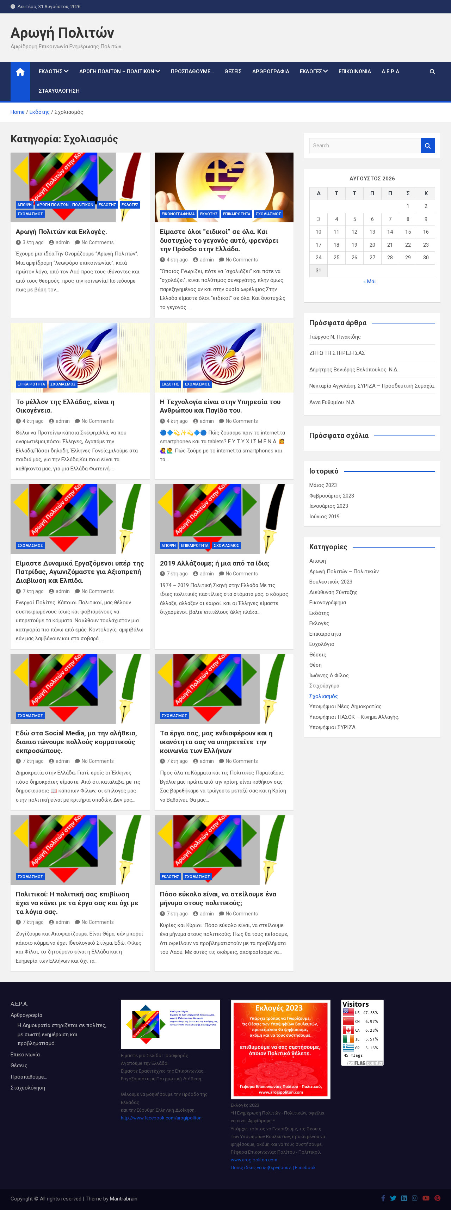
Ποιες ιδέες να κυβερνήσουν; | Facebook (273, 1167)
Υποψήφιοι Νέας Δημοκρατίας (345, 706)
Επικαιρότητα (237, 214)
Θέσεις (233, 71)
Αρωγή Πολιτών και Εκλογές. (61, 232)
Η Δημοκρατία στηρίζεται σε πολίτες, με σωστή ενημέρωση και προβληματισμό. (62, 1034)
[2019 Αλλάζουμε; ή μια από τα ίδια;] (224, 519)
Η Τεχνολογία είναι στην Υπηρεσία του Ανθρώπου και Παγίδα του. (220, 406)
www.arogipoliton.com (254, 1159)
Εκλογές (311, 71)
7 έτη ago (33, 591)
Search (428, 145)
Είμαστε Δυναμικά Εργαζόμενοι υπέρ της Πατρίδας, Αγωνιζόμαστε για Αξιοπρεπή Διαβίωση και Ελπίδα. (80, 572)
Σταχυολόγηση (59, 91)
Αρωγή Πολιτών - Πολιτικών (65, 205)
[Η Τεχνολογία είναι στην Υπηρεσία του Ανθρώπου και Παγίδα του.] (224, 357)
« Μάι (369, 281)
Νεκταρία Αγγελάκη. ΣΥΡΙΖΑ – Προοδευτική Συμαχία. (372, 386)
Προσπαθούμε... (29, 1077)
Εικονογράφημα (178, 214)
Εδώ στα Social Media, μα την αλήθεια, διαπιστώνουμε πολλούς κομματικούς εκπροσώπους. (76, 741)
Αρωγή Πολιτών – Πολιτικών (116, 71)
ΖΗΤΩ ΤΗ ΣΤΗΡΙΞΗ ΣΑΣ (337, 353)
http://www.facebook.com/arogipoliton (161, 1118)
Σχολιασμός (30, 214)
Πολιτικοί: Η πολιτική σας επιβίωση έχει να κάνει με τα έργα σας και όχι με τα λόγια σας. (77, 902)
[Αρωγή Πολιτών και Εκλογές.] (80, 187)
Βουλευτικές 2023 (330, 582)
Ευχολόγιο (321, 644)
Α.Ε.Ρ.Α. (391, 71)
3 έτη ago (33, 242)
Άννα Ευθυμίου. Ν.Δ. (332, 402)
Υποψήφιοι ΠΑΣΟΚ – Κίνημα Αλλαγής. (354, 717)
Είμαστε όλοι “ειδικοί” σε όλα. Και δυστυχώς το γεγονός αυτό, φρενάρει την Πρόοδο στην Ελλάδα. (219, 240)
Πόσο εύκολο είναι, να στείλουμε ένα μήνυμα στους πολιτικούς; (218, 898)
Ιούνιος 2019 (324, 516)
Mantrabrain (123, 1199)
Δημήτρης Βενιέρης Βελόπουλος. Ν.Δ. (353, 369)
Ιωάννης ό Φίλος (329, 675)
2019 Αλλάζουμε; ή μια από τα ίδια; (215, 563)
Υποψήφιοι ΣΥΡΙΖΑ (332, 727)
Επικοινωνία (355, 71)
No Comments (98, 242)
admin (63, 242)
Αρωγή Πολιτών (62, 33)
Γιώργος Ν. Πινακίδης (335, 337)
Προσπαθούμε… (192, 71)
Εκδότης (51, 71)
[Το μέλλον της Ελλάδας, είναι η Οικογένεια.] (80, 357)
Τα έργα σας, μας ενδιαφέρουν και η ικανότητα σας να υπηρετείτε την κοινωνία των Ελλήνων (216, 741)
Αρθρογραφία (270, 71)
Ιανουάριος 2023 (328, 506)
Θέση (315, 665)
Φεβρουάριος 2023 (331, 496)
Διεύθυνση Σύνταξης (333, 592)
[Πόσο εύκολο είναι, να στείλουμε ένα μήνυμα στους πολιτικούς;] (224, 850)
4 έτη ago (177, 260)
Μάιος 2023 (323, 485)
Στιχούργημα (324, 686)
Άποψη (25, 205)
